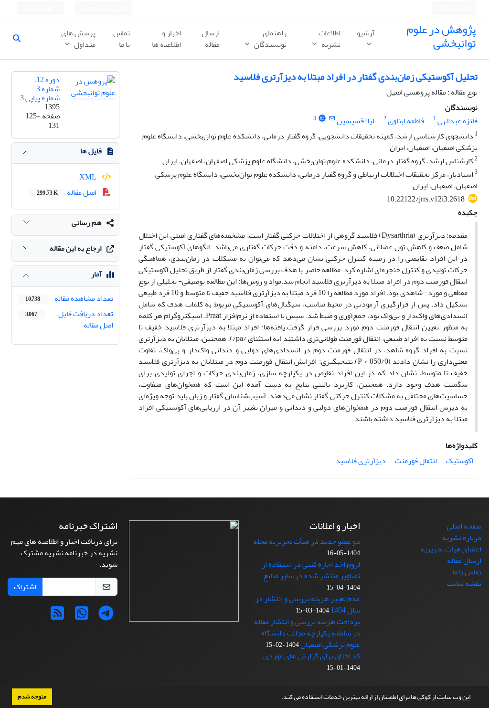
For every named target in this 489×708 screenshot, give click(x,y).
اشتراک (25, 587)
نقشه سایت (464, 583)
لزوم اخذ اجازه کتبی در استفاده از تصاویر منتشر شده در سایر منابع (311, 570)
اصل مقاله (67, 192)
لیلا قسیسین (355, 121)
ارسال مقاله (211, 39)
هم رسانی (87, 222)
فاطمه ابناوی (406, 121)
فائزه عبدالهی (457, 121)
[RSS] (57, 616)
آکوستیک (460, 461)
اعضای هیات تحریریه (450, 549)
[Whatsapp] (81, 616)
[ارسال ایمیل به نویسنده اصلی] (331, 118)
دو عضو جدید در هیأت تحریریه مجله (306, 541)
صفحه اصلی (464, 526)
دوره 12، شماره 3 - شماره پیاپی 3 (40, 89)
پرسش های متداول (78, 39)
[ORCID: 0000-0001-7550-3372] (322, 118)
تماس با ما (121, 39)
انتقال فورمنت (416, 461)
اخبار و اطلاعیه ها (166, 39)
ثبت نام (36, 8)
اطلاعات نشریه (329, 39)
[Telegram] (106, 616)
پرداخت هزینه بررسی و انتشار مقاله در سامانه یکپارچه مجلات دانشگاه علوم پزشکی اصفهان (307, 633)
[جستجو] (20, 39)
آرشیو (365, 33)
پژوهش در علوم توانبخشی (441, 36)
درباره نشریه (461, 537)
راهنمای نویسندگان (270, 39)
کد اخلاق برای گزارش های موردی (311, 656)
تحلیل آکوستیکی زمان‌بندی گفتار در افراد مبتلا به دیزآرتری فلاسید (356, 76)
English (451, 8)
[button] (278, 698)
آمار (96, 274)
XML (88, 177)
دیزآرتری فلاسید (361, 461)
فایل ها (91, 151)
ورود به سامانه (101, 8)
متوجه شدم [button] (32, 696)
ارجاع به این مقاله (76, 248)
